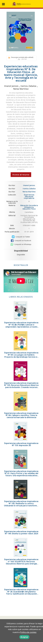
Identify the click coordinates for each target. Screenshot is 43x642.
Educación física (29, 209)
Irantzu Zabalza (28, 86)
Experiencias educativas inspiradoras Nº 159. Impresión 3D (21, 444)
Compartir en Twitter (22, 237)
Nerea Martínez (21, 88)
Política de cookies (28, 632)
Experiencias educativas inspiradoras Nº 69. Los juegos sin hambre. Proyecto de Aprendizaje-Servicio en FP (21, 355)
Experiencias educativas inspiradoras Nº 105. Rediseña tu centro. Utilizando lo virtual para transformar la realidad (21, 504)
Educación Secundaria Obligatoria (29, 206)
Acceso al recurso (20, 174)
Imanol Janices (11, 86)
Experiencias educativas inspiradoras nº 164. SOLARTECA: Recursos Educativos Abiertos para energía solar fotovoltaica (21, 562)
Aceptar (24, 637)
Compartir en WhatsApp (22, 244)
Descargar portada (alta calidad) (22, 58)
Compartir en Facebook (22, 241)
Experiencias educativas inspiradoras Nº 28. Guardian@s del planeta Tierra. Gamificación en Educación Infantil (21, 592)
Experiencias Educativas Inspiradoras (29, 196)
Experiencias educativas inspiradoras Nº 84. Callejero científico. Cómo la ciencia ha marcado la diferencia (21, 415)
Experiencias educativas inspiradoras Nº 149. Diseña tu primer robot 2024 (21, 532)
